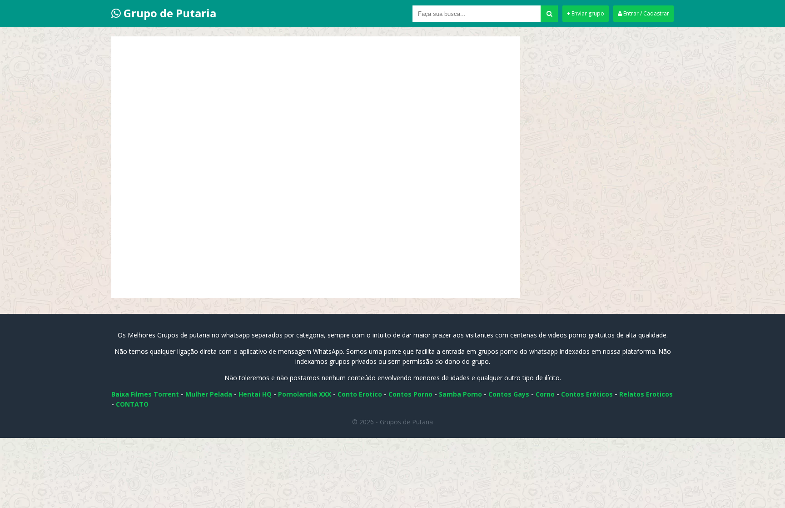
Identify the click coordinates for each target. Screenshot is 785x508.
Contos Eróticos (587, 394)
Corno (545, 394)
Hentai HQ (255, 394)
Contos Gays (508, 394)
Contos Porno (410, 394)
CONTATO (132, 404)
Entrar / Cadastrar (645, 13)
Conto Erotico (360, 394)
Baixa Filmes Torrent (145, 394)
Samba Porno (460, 394)
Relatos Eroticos (646, 394)
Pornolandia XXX (304, 394)
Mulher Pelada (208, 394)
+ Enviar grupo (585, 13)
